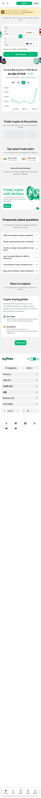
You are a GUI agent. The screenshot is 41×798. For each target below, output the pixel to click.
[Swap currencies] (20, 36)
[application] (20, 98)
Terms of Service (27, 12)
